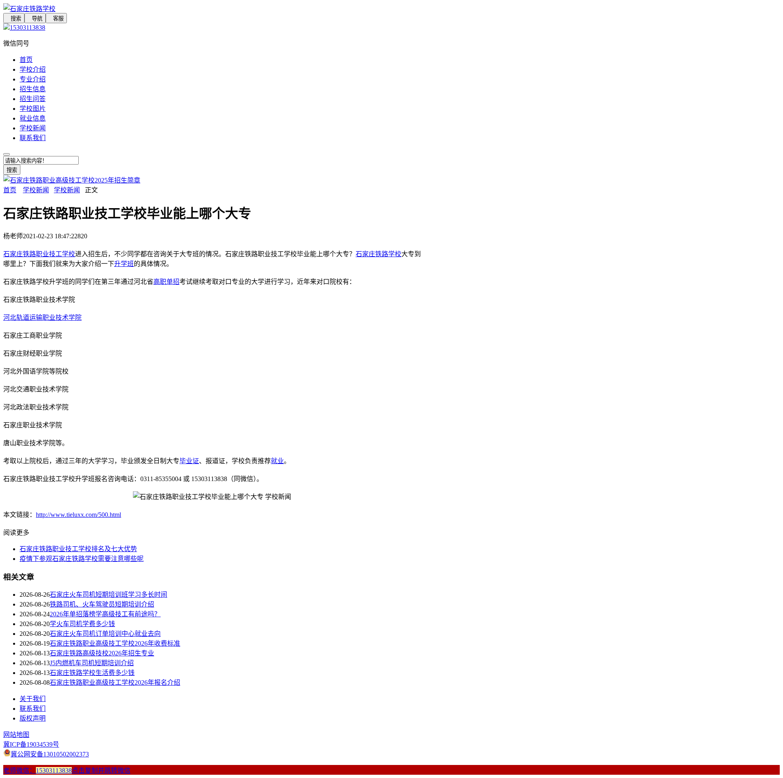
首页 (26, 59)
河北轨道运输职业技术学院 (42, 317)
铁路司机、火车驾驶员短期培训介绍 (102, 604)
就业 (277, 460)
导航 (35, 18)
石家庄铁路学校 (378, 254)
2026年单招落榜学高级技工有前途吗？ (105, 614)
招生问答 (33, 98)
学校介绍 (33, 69)
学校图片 (33, 108)
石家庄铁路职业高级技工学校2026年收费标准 (115, 643)
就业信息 (33, 118)
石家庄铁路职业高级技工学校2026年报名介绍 (115, 682)
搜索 (14, 18)
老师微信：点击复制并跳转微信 (66, 770)
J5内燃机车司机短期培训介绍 (92, 662)
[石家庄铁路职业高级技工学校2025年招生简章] (71, 180)
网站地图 (16, 734)
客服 (56, 18)
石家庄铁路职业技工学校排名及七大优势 (78, 548)
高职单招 (166, 281)
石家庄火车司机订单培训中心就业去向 (105, 633)
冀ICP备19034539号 (31, 744)
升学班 (124, 263)
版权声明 (33, 718)
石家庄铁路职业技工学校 (39, 254)
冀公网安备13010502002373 (50, 754)
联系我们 (33, 137)
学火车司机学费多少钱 (82, 623)
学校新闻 (33, 128)
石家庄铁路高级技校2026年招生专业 (102, 653)
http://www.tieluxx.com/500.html (78, 514)
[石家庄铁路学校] (212, 8)
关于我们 (33, 698)
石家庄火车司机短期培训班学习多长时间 (108, 594)
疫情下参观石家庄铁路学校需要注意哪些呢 (82, 558)
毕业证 (189, 460)
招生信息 (33, 89)
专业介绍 (33, 79)
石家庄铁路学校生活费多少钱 (92, 672)
